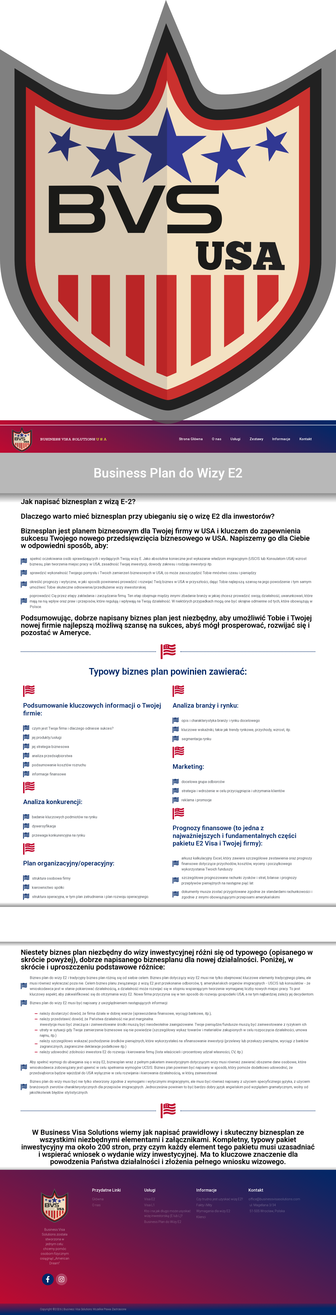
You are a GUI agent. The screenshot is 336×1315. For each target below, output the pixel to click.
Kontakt (305, 439)
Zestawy (256, 439)
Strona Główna (191, 439)
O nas (216, 439)
